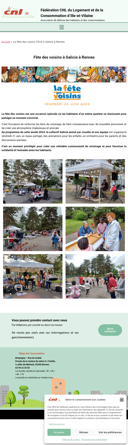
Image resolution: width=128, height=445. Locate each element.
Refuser (83, 432)
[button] (121, 399)
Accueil (6, 41)
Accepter (59, 432)
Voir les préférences (110, 432)
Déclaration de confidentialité (94, 439)
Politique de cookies (71, 439)
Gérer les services (57, 424)
